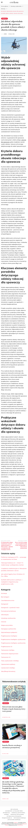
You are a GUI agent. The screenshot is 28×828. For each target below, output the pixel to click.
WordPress (20, 825)
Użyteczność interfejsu (8, 668)
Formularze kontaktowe (8, 611)
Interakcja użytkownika (8, 618)
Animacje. (4, 18)
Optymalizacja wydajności (9, 632)
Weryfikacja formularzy (8, 671)
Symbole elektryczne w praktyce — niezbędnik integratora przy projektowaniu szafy (12, 582)
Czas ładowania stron (7, 600)
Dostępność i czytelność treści (10, 607)
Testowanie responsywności (9, 653)
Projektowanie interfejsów (9, 636)
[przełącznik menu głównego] (2, 2)
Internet (3, 622)
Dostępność (4, 604)
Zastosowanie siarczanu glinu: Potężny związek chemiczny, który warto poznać (13, 709)
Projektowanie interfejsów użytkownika (13, 639)
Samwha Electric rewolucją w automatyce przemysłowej (12, 746)
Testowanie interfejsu (7, 650)
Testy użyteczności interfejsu (10, 661)
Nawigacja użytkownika (8, 629)
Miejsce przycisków (7, 625)
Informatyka (5, 614)
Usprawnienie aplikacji (8, 664)
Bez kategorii (5, 597)
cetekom (14, 2)
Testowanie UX (5, 657)
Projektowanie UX (6, 646)
